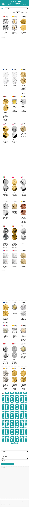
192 (8, 436)
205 (16, 438)
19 (26, 395)
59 (26, 404)
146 (18, 425)
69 (26, 407)
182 (8, 434)
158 (23, 427)
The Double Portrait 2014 (14, 312)
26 (18, 397)
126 (18, 420)
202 (8, 438)
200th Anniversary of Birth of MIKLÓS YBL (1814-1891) (5, 362)
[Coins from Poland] (4, 124)
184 (13, 434)
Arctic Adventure (23, 319)
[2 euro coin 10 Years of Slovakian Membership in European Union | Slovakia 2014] (25, 344)
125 (16, 420)
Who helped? (16, 503)
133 (10, 423)
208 (23, 438)
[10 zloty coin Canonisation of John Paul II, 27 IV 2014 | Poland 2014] (7, 201)
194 (13, 436)
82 (8, 411)
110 (3, 418)
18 (23, 395)
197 (21, 436)
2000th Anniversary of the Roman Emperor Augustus (5, 195)
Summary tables (17, 4)
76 (18, 409)
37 (20, 400)
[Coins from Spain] (13, 16)
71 (5, 409)
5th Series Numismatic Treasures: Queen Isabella (5, 387)
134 (13, 423)
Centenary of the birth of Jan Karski (5, 141)
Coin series (9, 4)
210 (3, 441)
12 (8, 395)
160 (3, 429)
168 (23, 429)
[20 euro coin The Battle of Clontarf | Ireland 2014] (25, 16)
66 (18, 407)
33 (10, 400)
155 (16, 427)
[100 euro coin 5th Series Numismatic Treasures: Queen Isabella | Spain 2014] (25, 368)
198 (23, 436)
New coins (3, 4)
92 (8, 413)
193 (10, 436)
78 (23, 409)
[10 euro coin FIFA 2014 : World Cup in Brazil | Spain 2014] (16, 16)
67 (20, 407)
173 (10, 432)
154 (13, 427)
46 (18, 402)
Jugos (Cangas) (5, 33)
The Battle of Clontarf (23, 33)
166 (18, 429)
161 (5, 429)
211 (5, 441)
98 (23, 413)
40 (3, 402)
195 (16, 436)
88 (23, 411)
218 (23, 441)
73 (10, 409)
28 (23, 397)
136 (18, 423)
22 (8, 397)
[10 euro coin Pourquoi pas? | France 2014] (25, 226)
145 (16, 425)
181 (5, 434)
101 (5, 416)
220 (12, 443)
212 (8, 441)
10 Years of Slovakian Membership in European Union (23, 356)
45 (15, 402)
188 (23, 434)
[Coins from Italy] (4, 177)
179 (26, 432)
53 (10, 404)
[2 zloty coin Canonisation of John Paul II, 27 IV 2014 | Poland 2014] (16, 201)
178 (23, 432)
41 (5, 402)
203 (10, 438)
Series (2, 8)
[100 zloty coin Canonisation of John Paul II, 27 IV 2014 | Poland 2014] (16, 177)
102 (8, 416)
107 (21, 416)
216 (18, 441)
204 (13, 438)
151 (5, 427)
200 (3, 438)
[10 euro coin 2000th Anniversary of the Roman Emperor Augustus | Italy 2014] (7, 177)
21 (5, 397)
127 (21, 420)
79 (26, 409)
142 (8, 425)
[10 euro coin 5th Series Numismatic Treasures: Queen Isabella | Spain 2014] (7, 368)
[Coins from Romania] (22, 69)
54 (13, 404)
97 (20, 413)
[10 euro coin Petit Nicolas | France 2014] (16, 250)
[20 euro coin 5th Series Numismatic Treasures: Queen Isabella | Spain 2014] (16, 368)
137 (21, 423)
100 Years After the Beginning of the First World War (14, 109)
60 (3, 407)
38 (23, 400)
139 (26, 423)
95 (15, 413)
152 (8, 427)
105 (16, 416)
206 (18, 438)
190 (3, 436)
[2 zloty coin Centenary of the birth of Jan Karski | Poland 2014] (25, 124)
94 (13, 413)
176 (18, 432)
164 (13, 429)
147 (21, 425)
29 (26, 397)
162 (8, 429)
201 (5, 438)
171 (5, 432)
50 (3, 404)
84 (13, 411)
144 (13, 425)
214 (13, 441)
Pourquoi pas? (23, 242)
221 (14, 443)
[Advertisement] (14, 52)
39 (26, 400)
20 (3, 397)
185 (16, 434)
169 (26, 429)
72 (8, 409)
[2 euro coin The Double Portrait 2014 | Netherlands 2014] (16, 302)
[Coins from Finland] (4, 69)
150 (3, 427)
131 (5, 423)
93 (10, 413)
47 (20, 402)
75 (15, 409)
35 (15, 400)
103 (10, 416)
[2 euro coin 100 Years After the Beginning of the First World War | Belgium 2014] (16, 97)
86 (18, 411)
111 (5, 418)
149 (26, 425)
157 (21, 427)
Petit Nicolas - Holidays (5, 267)
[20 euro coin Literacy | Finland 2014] (7, 70)
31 (5, 400)
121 (5, 420)
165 (16, 429)
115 (16, 418)
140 (3, 425)
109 (26, 416)
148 (23, 425)
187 (21, 434)
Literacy (5, 85)
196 (18, 436)
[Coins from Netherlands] (13, 302)
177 (21, 432)
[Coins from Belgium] (13, 96)
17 (20, 395)
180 (3, 434)
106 (18, 416)
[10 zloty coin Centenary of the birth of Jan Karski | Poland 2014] (16, 124)
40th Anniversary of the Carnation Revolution (23, 338)
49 (26, 402)
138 (23, 423)
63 (10, 407)
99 (26, 413)
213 (10, 441)
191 (5, 436)
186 (18, 434)
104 (13, 416)
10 (3, 395)
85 (15, 411)
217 (21, 441)
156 (18, 427)
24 (13, 397)
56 (18, 404)
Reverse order (24, 12)
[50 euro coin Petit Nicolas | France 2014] (25, 250)
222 (17, 443)
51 (5, 404)
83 (10, 411)
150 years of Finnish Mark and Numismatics (5, 320)
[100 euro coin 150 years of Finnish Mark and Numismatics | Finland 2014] (7, 302)
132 (8, 423)
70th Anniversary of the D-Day (5, 336)
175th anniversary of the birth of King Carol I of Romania (23, 220)
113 (10, 418)
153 (10, 427)
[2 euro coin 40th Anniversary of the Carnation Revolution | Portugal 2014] (25, 325)
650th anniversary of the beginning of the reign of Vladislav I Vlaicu (23, 89)
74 (13, 409)
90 (3, 413)
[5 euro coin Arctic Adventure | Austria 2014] (25, 302)
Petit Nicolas (14, 266)
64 (13, 407)
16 (18, 395)
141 (5, 425)
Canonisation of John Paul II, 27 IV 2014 (14, 194)
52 (8, 404)
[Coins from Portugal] (4, 16)
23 (10, 397)
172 (8, 432)
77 (20, 409)
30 (3, 400)
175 (16, 432)
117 (21, 418)
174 (13, 432)
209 (26, 438)
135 (16, 423)
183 (10, 434)
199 (26, 436)
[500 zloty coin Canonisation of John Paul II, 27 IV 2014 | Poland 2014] (25, 177)
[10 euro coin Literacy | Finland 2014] (16, 70)
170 (3, 432)
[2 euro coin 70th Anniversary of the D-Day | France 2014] (7, 325)
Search (24, 4)
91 (5, 413)
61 (5, 407)
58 (23, 404)
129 (26, 420)
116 (18, 418)
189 (26, 434)
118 (23, 418)
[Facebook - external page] (28, 4)
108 (23, 416)
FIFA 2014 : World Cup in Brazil (14, 34)
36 (18, 400)
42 (8, 402)
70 (3, 409)
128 (23, 420)
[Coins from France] (22, 226)
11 (5, 395)
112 (8, 418)
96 (18, 413)
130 (3, 423)
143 (10, 425)
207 (21, 438)
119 (26, 418)
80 (3, 411)
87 (20, 411)
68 (23, 407)
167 (21, 429)
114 (13, 418)
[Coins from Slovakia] (22, 344)
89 (26, 411)
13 (10, 395)
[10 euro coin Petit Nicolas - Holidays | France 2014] (7, 250)
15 (15, 395)
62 (8, 407)
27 (20, 397)
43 (10, 402)
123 (10, 420)
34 (13, 400)
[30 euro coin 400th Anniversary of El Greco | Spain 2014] (16, 325)
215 (16, 441)
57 (20, 404)
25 (15, 397)
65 (15, 407)
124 (13, 420)
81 (5, 411)
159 (26, 427)
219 (26, 441)
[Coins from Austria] (22, 302)
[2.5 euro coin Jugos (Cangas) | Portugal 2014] (7, 16)
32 (8, 400)
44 (13, 402)
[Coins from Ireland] (22, 16)
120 (3, 420)
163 (10, 429)
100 (3, 416)
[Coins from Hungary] (4, 344)
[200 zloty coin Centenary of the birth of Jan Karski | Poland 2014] (7, 124)
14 (13, 395)
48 (23, 402)
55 (15, 404)
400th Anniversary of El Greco (14, 336)
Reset (21, 463)
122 (8, 420)
